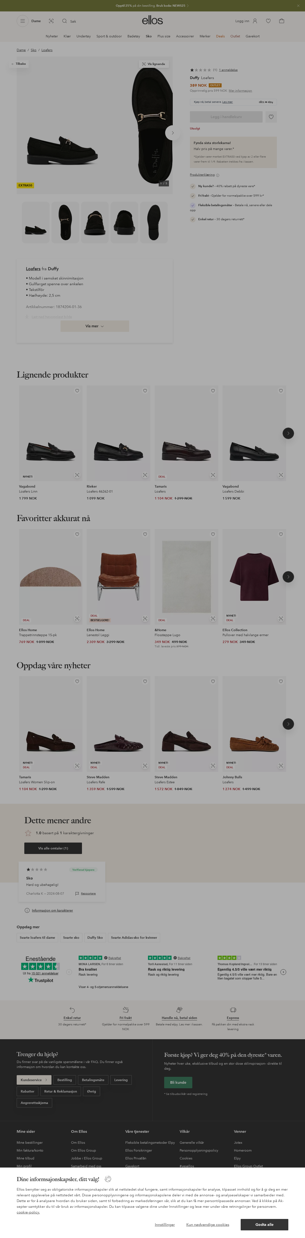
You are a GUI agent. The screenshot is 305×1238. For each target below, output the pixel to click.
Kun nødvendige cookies (207, 1224)
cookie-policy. (28, 1212)
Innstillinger (165, 1224)
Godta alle (264, 1224)
